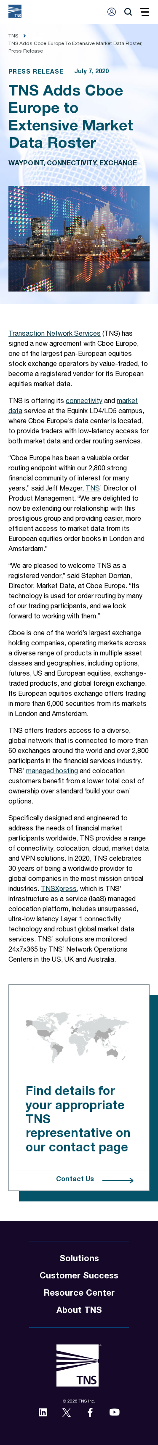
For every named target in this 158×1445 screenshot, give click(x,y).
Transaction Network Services (54, 334)
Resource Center (79, 1294)
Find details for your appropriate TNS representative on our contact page (78, 1119)
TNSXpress (59, 889)
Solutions (79, 1259)
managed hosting (52, 772)
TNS (93, 489)
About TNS (79, 1311)
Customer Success (79, 1277)
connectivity (84, 401)
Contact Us (75, 1180)
